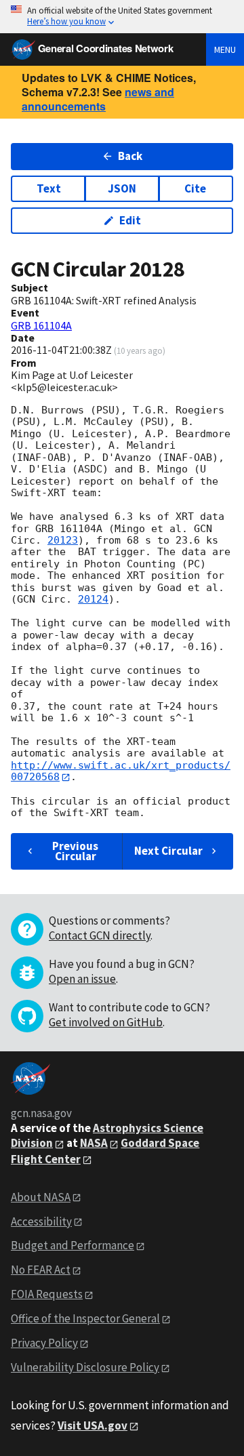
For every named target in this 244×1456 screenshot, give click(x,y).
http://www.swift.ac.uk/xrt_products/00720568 (120, 771)
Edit (130, 220)
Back (130, 155)
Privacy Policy (44, 1342)
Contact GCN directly (99, 935)
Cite (195, 188)
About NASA (40, 1197)
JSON (122, 188)
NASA (94, 1142)
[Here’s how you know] (122, 16)
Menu (225, 49)
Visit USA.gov (92, 1425)
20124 (93, 599)
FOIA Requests (47, 1294)
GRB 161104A (41, 325)
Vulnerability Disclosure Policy (85, 1367)
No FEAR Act (40, 1269)
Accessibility (41, 1221)
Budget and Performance (72, 1245)
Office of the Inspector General (85, 1318)
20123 (62, 540)
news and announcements (98, 99)
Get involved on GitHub (106, 1022)
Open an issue (82, 978)
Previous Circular (75, 851)
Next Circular (168, 850)
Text (49, 188)
